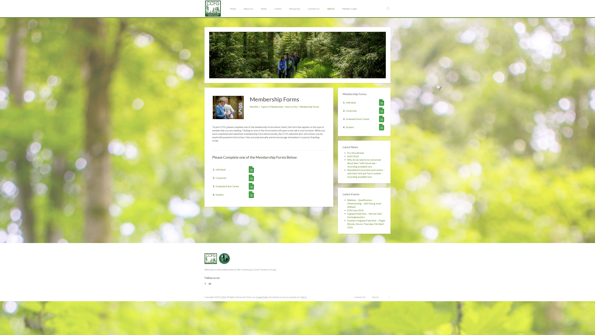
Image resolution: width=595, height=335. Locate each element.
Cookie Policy (262, 297)
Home (233, 8)
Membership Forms (309, 106)
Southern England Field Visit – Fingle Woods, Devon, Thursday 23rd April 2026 (366, 224)
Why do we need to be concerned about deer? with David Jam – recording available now (364, 163)
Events (278, 8)
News (264, 8)
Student (220, 194)
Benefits (254, 106)
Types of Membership (272, 106)
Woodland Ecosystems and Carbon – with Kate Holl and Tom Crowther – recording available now (366, 173)
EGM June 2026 (355, 210)
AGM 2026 (353, 156)
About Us (248, 8)
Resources (294, 8)
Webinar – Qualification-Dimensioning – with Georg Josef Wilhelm (364, 203)
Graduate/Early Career (227, 186)
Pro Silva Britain (355, 153)
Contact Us (313, 8)
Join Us (330, 8)
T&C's (304, 297)
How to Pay (291, 106)
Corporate (221, 177)
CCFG (223, 297)
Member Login (349, 8)
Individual (221, 169)
